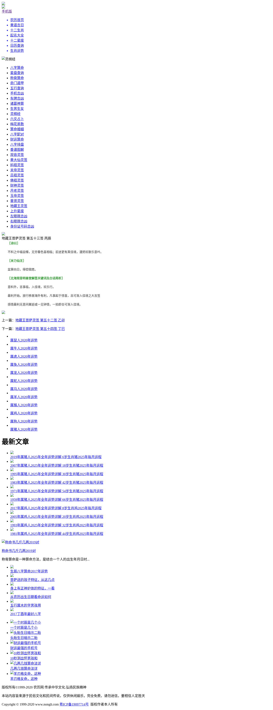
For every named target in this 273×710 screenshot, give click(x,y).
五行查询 (17, 88)
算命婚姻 (17, 129)
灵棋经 (15, 114)
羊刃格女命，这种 (24, 679)
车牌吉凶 (17, 98)
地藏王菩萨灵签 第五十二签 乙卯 (40, 320)
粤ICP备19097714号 (74, 704)
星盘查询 (17, 73)
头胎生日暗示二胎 (24, 638)
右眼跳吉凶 (18, 221)
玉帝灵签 (17, 195)
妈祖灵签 (17, 165)
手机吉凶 (17, 93)
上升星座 (17, 211)
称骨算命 (17, 78)
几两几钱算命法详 (24, 668)
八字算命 (17, 68)
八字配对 (17, 134)
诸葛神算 (17, 103)
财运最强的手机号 (24, 648)
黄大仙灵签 (18, 160)
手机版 (7, 11)
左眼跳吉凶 (18, 216)
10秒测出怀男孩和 (24, 658)
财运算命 (17, 139)
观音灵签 (17, 155)
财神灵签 (17, 185)
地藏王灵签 (18, 206)
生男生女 (17, 108)
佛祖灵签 (17, 180)
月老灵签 (17, 190)
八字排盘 (17, 144)
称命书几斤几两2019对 (19, 551)
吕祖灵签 (17, 175)
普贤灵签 (17, 201)
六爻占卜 (17, 119)
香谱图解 (17, 149)
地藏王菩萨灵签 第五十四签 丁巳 (40, 329)
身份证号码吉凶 (22, 226)
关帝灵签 (17, 170)
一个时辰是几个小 (24, 627)
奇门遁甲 (17, 83)
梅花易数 (17, 124)
